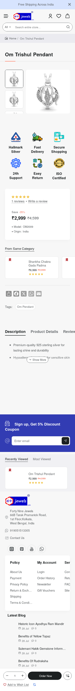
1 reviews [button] (18, 201)
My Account (46, 562)
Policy (15, 562)
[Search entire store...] (68, 27)
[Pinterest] (22, 549)
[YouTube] (32, 549)
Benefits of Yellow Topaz (34, 636)
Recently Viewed (16, 459)
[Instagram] (12, 549)
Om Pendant (25, 307)
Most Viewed (42, 459)
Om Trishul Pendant (42, 474)
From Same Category (19, 248)
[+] (22, 676)
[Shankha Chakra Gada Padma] (16, 267)
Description (15, 331)
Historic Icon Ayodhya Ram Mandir (41, 624)
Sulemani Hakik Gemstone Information (42, 648)
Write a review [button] (38, 201)
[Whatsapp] (42, 549)
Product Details (44, 331)
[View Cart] (67, 16)
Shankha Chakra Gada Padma (40, 263)
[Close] (70, 4)
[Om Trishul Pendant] (16, 478)
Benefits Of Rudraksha (33, 661)
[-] (7, 676)
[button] (45, 676)
